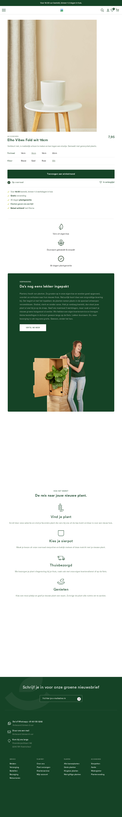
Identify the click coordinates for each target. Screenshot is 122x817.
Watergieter (96, 771)
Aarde (93, 767)
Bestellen (14, 771)
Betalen (13, 764)
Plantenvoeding (98, 774)
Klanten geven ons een (22, 204)
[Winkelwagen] (117, 10)
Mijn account (42, 774)
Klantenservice (43, 771)
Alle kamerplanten (72, 764)
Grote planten (70, 767)
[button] (107, 182)
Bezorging (14, 774)
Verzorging (14, 767)
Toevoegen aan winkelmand (61, 174)
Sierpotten (95, 764)
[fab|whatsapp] (10, 723)
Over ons (40, 764)
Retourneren (15, 778)
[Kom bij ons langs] (9, 741)
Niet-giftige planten (72, 774)
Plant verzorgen (43, 767)
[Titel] (61, 10)
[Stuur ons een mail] (9, 732)
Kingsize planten (71, 771)
